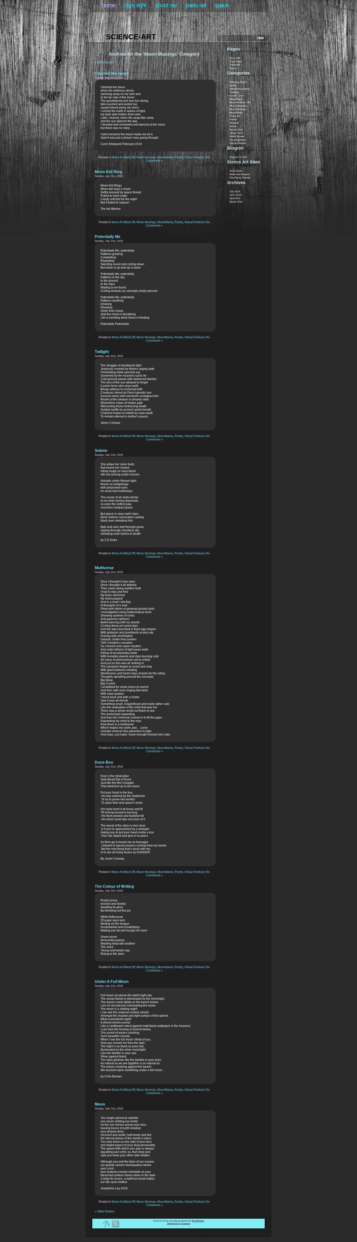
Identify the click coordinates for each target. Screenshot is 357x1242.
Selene (101, 450)
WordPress (198, 1220)
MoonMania (165, 157)
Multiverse (104, 568)
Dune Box (104, 762)
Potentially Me (107, 237)
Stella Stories (237, 136)
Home (108, 5)
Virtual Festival (194, 157)
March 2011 (236, 201)
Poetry (179, 157)
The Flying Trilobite (240, 177)
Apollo (233, 85)
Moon (100, 1104)
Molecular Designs (240, 174)
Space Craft (236, 129)
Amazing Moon (238, 82)
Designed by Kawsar (178, 1223)
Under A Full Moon (112, 982)
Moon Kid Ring (108, 172)
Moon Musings (146, 157)
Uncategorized (238, 139)
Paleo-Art (196, 5)
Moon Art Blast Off (123, 157)
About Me (166, 5)
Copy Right (135, 5)
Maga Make (236, 99)
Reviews (234, 122)
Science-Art (131, 37)
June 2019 (236, 195)
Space (221, 5)
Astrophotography (240, 88)
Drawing (234, 92)
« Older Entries (104, 62)
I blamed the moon (112, 73)
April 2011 (235, 198)
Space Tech (236, 133)
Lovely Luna (236, 95)
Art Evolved (236, 170)
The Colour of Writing (114, 886)
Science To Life (238, 157)
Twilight (102, 352)
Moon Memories (238, 105)
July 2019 (235, 191)
